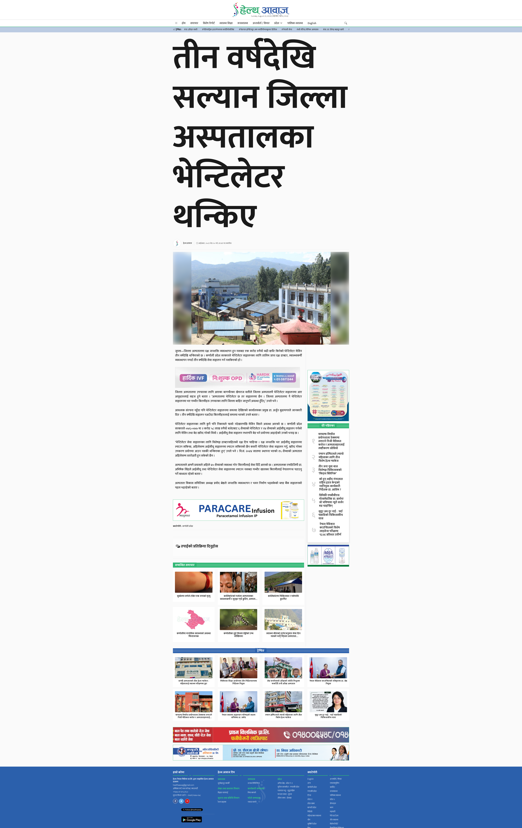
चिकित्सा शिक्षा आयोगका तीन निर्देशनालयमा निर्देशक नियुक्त (238, 682)
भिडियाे (309, 811)
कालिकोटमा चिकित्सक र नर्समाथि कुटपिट (283, 597)
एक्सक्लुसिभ (334, 783)
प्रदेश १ (309, 799)
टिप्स (309, 795)
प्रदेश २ (332, 799)
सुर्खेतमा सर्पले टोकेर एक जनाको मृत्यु (193, 596)
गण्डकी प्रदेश (312, 791)
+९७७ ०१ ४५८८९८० (180, 792)
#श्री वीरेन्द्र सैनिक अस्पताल (307, 29)
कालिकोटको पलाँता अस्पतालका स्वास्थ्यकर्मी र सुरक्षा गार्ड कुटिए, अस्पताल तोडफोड (238, 599)
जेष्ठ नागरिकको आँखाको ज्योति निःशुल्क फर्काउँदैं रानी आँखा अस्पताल (283, 682)
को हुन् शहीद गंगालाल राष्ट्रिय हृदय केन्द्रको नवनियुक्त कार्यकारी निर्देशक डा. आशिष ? (331, 484)
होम (184, 23)
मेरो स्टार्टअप (334, 816)
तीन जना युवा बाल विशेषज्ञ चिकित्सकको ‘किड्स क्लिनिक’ (330, 470)
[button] (176, 23)
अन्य (309, 783)
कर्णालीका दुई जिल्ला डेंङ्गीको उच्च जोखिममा (238, 634)
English (312, 23)
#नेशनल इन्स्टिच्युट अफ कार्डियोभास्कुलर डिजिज (258, 29)
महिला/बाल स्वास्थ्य (314, 816)
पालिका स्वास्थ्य (295, 23)
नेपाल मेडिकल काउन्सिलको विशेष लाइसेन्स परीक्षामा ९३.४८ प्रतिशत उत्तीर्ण (330, 529)
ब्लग (331, 807)
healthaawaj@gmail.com (183, 785)
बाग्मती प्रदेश (311, 807)
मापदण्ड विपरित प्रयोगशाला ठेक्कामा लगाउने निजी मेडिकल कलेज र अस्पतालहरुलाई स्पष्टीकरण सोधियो (331, 441)
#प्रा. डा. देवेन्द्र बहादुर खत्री (333, 29)
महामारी (332, 811)
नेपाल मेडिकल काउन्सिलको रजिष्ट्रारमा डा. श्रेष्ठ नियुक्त (328, 682)
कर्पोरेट (332, 787)
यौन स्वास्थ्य (334, 820)
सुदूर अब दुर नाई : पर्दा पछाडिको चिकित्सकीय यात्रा (331, 515)
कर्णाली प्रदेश (187, 526)
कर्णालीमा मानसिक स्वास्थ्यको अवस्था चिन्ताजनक (194, 634)
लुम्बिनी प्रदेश (311, 824)
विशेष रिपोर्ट (209, 23)
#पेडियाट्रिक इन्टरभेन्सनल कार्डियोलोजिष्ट (218, 29)
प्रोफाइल (333, 803)
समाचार (194, 23)
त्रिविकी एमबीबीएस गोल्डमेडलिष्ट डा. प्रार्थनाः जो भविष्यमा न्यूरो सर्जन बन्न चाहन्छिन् (331, 501)
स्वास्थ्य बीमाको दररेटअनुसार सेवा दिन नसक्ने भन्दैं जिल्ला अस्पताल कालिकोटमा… (283, 636)
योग (308, 820)
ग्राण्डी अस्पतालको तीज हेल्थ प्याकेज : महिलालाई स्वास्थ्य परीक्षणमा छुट (193, 682)
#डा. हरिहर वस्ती (190, 29)
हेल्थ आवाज (187, 243)
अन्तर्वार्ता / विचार (261, 23)
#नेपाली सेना (287, 29)
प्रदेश (277, 23)
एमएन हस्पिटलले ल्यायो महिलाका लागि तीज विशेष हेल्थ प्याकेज (331, 457)
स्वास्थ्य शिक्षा (226, 23)
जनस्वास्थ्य (242, 23)
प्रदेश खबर (311, 803)
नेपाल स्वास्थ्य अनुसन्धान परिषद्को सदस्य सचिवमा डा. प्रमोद (238, 716)
